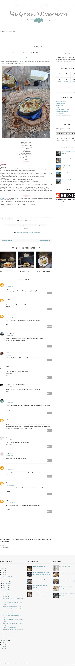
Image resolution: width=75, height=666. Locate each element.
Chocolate (68, 133)
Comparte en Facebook (13, 225)
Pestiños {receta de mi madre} (9, 627)
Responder (49, 293)
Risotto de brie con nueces (9, 635)
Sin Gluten (25, 232)
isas (7, 482)
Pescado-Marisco (60, 113)
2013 (3, 644)
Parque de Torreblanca (67, 172)
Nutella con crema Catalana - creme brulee (12, 608)
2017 (3, 570)
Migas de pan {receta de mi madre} (10, 613)
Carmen (8, 299)
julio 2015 (5, 587)
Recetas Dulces (59, 117)
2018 (3, 568)
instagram (59, 75)
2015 (3, 574)
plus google (66, 81)
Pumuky (8, 400)
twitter (59, 81)
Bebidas (67, 140)
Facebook (11, 218)
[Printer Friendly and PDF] (26, 228)
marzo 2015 (5, 596)
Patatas (57, 140)
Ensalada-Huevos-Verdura (62, 109)
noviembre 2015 (6, 579)
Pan (57, 138)
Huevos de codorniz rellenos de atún (11, 610)
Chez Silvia (9, 453)
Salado (20, 232)
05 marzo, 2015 (9, 469)
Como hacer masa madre (65, 566)
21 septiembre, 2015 (10, 485)
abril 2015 (5, 594)
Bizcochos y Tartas (60, 133)
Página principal (5, 2)
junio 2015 (5, 589)
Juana (8, 419)
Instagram (6, 218)
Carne (57, 107)
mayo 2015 (5, 592)
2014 (3, 642)
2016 (3, 572)
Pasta (61, 138)
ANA (7, 315)
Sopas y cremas (67, 138)
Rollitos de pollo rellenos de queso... (43, 271)
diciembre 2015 (6, 576)
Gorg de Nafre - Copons (67, 158)
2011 (3, 648)
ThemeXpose (21, 663)
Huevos (62, 140)
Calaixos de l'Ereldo (66, 179)
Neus (7, 437)
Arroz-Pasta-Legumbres (61, 101)
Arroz (17, 232)
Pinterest (43, 225)
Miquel (8, 366)
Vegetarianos (37, 232)
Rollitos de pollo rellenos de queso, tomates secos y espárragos (40, 593)
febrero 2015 (6, 638)
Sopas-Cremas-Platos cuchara (63, 115)
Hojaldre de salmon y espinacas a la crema (12, 606)
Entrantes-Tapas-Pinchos (62, 111)
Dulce (62, 128)
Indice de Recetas (23, 2)
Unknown (9, 467)
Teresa (8, 352)
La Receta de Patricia (13, 284)
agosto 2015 (6, 585)
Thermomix (30, 232)
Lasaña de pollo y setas (7, 271)
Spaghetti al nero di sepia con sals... (26, 271)
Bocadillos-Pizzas (59, 105)
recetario (21, 61)
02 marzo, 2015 (9, 286)
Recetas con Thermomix (61, 119)
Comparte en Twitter (30, 225)
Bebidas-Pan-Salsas (60, 103)
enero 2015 (5, 640)
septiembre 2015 (7, 583)
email (42, 217)
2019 (3, 566)
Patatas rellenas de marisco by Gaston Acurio (13, 629)
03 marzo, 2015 (9, 402)
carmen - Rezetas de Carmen (16, 384)
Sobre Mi (13, 2)
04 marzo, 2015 (9, 439)
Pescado (67, 135)
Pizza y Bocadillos (60, 135)
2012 (3, 646)
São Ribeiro (10, 333)
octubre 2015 (6, 581)
